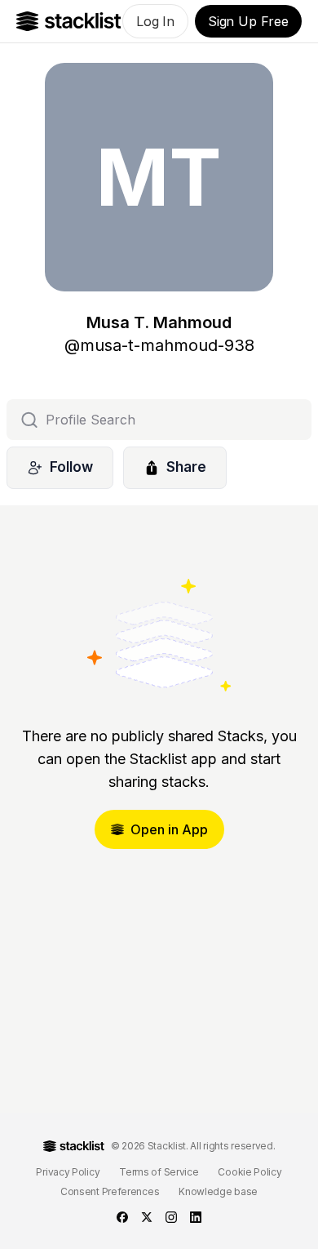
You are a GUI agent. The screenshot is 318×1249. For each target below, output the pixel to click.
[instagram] (171, 1217)
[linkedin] (195, 1217)
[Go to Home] (68, 21)
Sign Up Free (248, 21)
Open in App (169, 829)
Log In (155, 21)
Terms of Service (158, 1172)
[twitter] (146, 1217)
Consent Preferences (109, 1191)
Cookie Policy (249, 1172)
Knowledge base (218, 1191)
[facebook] (122, 1217)
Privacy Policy (67, 1172)
